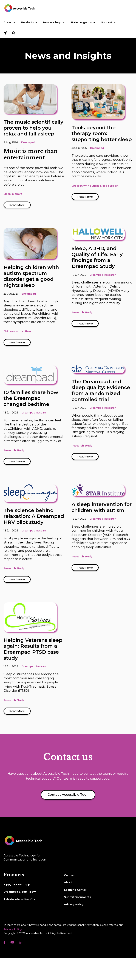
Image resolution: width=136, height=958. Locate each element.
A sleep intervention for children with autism (102, 507)
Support (106, 22)
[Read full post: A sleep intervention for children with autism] (98, 490)
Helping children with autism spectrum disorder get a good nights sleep (31, 276)
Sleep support (13, 194)
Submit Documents (77, 897)
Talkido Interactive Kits (19, 899)
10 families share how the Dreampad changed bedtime (31, 398)
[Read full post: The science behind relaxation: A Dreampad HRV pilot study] (30, 493)
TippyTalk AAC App (17, 884)
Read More (17, 205)
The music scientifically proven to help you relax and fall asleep (33, 128)
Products (27, 22)
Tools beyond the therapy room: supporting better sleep (102, 133)
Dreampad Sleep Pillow (20, 891)
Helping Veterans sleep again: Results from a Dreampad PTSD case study (33, 649)
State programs (81, 22)
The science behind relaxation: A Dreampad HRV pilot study (34, 516)
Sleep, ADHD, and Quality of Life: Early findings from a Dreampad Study (97, 257)
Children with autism (85, 185)
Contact (69, 875)
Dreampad (28, 142)
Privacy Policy (73, 904)
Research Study (82, 312)
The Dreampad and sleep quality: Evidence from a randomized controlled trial (101, 390)
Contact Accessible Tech (68, 795)
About (8, 22)
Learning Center (75, 889)
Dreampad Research (102, 274)
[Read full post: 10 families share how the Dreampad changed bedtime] (30, 374)
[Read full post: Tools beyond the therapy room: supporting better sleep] (98, 101)
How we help (52, 22)
